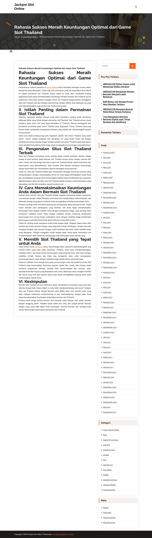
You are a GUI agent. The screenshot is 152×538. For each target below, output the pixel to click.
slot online (107, 470)
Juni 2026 (107, 162)
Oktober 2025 (108, 202)
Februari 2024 (108, 302)
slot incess (39, 247)
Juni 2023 (107, 342)
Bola (105, 435)
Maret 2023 (107, 357)
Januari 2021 (108, 382)
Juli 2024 (106, 277)
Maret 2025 (107, 237)
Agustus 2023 (108, 332)
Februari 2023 (108, 362)
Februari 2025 (108, 242)
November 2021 (109, 372)
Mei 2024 (107, 287)
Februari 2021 (108, 377)
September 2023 (110, 327)
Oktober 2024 (109, 262)
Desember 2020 (109, 387)
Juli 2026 (106, 157)
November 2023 (109, 317)
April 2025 (107, 232)
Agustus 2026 (109, 152)
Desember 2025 (109, 192)
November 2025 (109, 197)
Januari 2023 (108, 367)
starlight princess (110, 480)
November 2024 (110, 257)
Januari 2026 (108, 187)
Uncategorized (29, 37)
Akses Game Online (111, 430)
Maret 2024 (107, 297)
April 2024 (107, 292)
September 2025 (110, 207)
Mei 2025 (106, 227)
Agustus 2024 (109, 272)
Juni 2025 (107, 222)
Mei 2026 (107, 167)
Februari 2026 (108, 182)
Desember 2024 (109, 252)
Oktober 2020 (109, 397)
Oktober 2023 (108, 322)
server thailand (52, 87)
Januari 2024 (108, 307)
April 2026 (107, 172)
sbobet (106, 455)
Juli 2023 (106, 337)
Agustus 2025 (108, 212)
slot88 (105, 475)
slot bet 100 (108, 465)
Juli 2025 (106, 217)
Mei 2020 (107, 407)
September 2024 (110, 267)
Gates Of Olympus (111, 440)
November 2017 (109, 412)
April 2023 (107, 352)
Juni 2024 (107, 282)
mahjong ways (109, 450)
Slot (104, 460)
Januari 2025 (108, 247)
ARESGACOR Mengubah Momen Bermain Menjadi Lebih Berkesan (118, 94)
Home (17, 37)
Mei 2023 (106, 347)
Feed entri (107, 513)
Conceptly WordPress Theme (63, 534)
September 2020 (110, 402)
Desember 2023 (109, 312)
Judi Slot (106, 445)
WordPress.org (109, 523)
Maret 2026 (107, 177)
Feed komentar (109, 518)
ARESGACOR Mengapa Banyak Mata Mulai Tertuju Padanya (118, 110)
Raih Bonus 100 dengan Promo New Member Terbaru (118, 103)
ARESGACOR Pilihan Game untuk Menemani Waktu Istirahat (119, 85)
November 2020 (110, 392)
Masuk (105, 508)
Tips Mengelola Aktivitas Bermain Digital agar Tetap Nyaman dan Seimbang (116, 119)
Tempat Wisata (109, 485)
